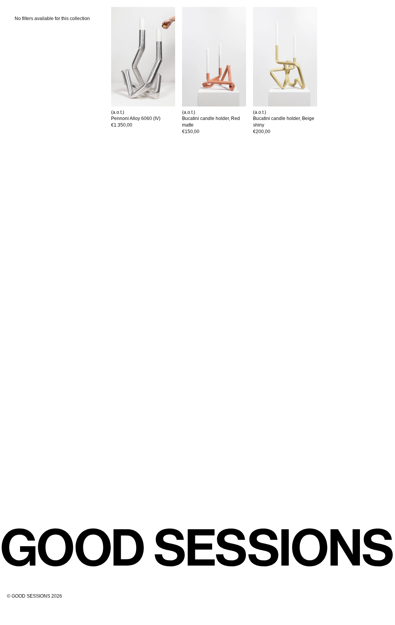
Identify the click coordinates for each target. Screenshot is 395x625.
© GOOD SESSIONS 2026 (34, 596)
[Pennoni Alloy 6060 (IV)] (146, 56)
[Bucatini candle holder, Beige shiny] (288, 56)
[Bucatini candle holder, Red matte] (217, 56)
